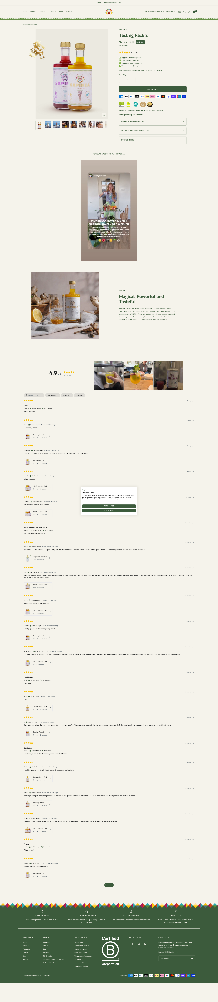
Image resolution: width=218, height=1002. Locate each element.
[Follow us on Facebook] (132, 944)
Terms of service (80, 949)
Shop (25, 11)
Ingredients (127, 140)
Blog (61, 11)
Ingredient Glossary (81, 966)
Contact (46, 942)
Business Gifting (80, 963)
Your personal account (83, 956)
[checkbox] (79, 395)
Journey (33, 11)
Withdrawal (78, 942)
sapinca (123, 29)
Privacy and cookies (81, 946)
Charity (53, 11)
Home (25, 24)
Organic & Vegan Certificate (53, 959)
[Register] (192, 958)
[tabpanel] (109, 641)
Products (43, 11)
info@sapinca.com (171, 922)
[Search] (184, 12)
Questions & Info (80, 952)
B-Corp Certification (51, 963)
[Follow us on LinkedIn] (145, 944)
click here (183, 922)
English (169, 11)
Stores (45, 946)
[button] (109, 375)
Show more (109, 885)
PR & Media (47, 956)
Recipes (69, 11)
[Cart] (194, 12)
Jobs (45, 949)
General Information (132, 122)
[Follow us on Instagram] (139, 944)
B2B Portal (78, 959)
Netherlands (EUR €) (153, 11)
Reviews (46, 952)
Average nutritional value (135, 131)
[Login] (189, 12)
